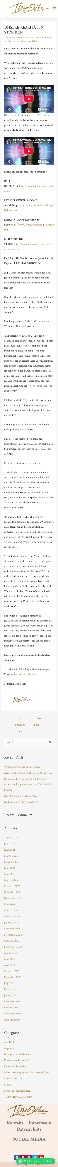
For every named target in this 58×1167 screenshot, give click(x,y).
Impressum (40, 1123)
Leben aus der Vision (15, 1066)
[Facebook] (17, 1157)
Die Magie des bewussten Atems (21, 796)
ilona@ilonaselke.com (25, 674)
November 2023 (13, 934)
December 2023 (13, 928)
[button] (54, 8)
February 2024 (12, 916)
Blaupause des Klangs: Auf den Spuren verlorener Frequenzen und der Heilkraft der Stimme (28, 784)
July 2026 (9, 843)
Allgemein (9, 37)
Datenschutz (29, 1129)
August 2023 (11, 953)
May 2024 (10, 904)
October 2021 (12, 1007)
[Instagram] (29, 1157)
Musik (7, 1084)
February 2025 (12, 886)
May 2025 (10, 874)
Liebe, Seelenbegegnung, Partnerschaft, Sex (26, 1072)
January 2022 (11, 995)
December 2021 (13, 1001)
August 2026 (11, 837)
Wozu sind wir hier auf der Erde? (22, 767)
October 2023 (12, 941)
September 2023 (13, 947)
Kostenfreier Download (16, 1060)
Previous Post (20, 719)
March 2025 (11, 880)
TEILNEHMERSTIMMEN (18, 1097)
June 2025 (10, 868)
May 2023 (10, 959)
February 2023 (12, 971)
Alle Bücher (10, 1042)
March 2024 (11, 910)
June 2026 (10, 850)
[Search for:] (29, 742)
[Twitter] (35, 1157)
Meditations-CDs (13, 1078)
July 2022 (9, 983)
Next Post (38, 719)
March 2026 (11, 856)
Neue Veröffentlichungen (17, 1090)
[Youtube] (41, 1157)
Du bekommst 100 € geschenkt (21, 802)
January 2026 (11, 862)
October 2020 (12, 1019)
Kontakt (15, 1123)
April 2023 (10, 965)
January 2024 (11, 922)
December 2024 (13, 892)
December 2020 (13, 1013)
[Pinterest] (23, 1157)
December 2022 (13, 977)
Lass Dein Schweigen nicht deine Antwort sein (28, 773)
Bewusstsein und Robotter (30, 37)
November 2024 (13, 898)
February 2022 (12, 989)
